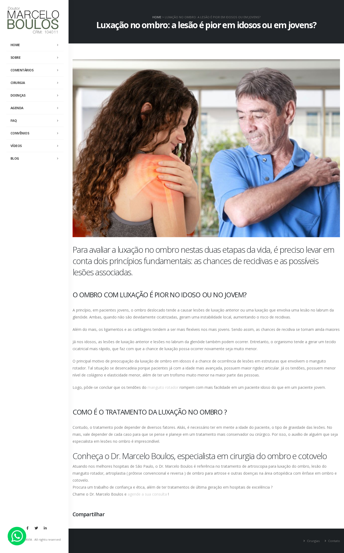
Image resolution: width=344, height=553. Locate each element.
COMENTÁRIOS (22, 70)
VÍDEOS (16, 146)
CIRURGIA (17, 82)
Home (156, 17)
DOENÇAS (18, 95)
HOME (15, 45)
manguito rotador (163, 387)
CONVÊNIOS (19, 133)
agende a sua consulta (147, 494)
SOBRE (15, 57)
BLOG (14, 158)
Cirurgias (313, 541)
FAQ (13, 120)
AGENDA (16, 108)
